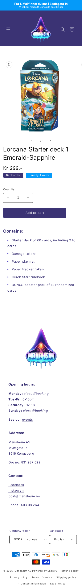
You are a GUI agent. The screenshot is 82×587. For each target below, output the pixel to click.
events (27, 419)
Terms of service (42, 577)
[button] (8, 29)
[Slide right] (50, 140)
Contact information (33, 583)
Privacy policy (19, 577)
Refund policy (70, 570)
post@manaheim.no (24, 496)
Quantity (9, 189)
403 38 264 (30, 505)
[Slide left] (31, 140)
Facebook (16, 485)
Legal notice (57, 583)
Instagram (16, 490)
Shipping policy (66, 577)
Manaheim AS (23, 570)
